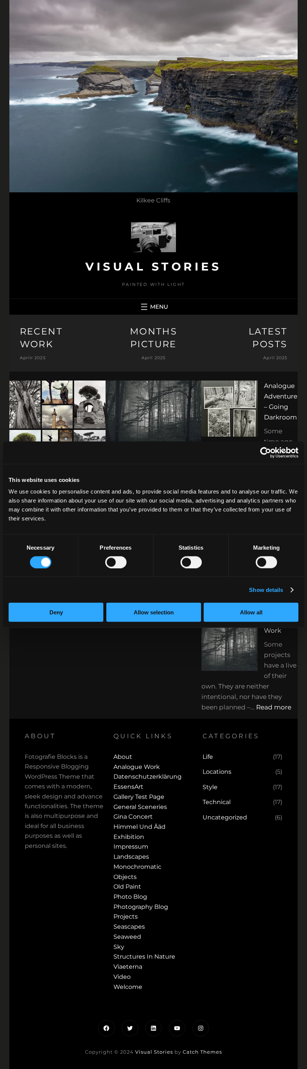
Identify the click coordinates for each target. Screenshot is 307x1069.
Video (122, 976)
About (122, 756)
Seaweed (127, 936)
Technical (217, 802)
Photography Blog (140, 906)
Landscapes (131, 856)
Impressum (130, 846)
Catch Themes (202, 1052)
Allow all (251, 612)
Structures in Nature (144, 956)
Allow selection (154, 612)
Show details (266, 589)
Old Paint (127, 886)
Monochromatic (137, 866)
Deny (56, 612)
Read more (273, 707)
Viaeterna (127, 966)
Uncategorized (225, 817)
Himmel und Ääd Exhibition (139, 831)
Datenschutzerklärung (147, 776)
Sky (118, 946)
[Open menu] (153, 307)
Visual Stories (153, 267)
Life (208, 756)
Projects (125, 916)
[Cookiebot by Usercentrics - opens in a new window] (265, 452)
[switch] (116, 562)
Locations (217, 771)
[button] (24, 404)
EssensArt (128, 786)
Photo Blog (130, 896)
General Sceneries (140, 806)
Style (210, 787)
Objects (125, 876)
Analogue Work (136, 766)
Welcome (127, 986)
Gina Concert (133, 816)
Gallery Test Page (138, 796)
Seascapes (129, 926)
